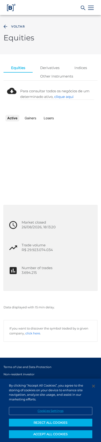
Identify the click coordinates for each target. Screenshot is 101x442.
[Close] (93, 386)
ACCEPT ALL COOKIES (50, 434)
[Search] (83, 8)
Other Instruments (56, 76)
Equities (18, 68)
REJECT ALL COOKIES (50, 422)
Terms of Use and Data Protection (27, 367)
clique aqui (64, 96)
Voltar (18, 26)
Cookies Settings (50, 411)
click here (32, 333)
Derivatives (49, 68)
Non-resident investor (19, 374)
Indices (80, 68)
